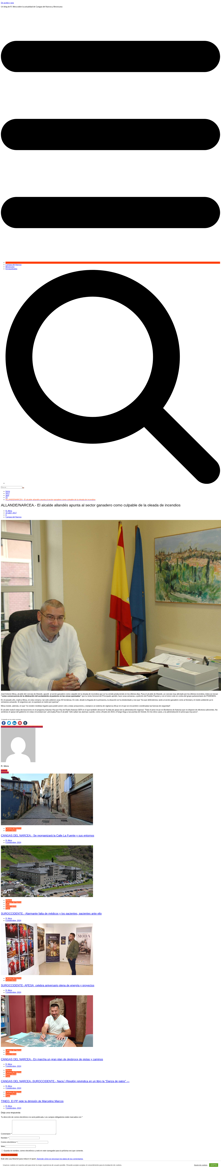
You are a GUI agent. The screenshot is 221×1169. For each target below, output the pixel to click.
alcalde (12, 727)
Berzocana (10, 267)
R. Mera (9, 511)
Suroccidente (11, 831)
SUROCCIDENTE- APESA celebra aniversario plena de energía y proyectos (47, 985)
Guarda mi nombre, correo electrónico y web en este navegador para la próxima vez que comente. (43, 1151)
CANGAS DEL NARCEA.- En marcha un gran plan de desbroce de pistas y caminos (52, 1059)
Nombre (5, 1138)
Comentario (6, 1134)
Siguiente (5, 772)
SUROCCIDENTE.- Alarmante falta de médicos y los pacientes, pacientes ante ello (51, 913)
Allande (18, 727)
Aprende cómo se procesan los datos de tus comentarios (60, 1159)
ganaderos (32, 727)
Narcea (40, 727)
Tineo (8, 909)
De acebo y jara (7, 3)
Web (3, 1146)
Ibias (7, 904)
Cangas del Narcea (13, 265)
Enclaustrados (11, 269)
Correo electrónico (9, 1142)
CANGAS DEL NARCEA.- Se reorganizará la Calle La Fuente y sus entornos (47, 835)
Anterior (4, 770)
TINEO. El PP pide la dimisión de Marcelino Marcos (32, 1101)
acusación (5, 727)
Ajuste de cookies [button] (200, 1165)
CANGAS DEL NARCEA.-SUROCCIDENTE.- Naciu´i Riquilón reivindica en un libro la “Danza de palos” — (65, 1081)
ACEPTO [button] (214, 1165)
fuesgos (25, 727)
